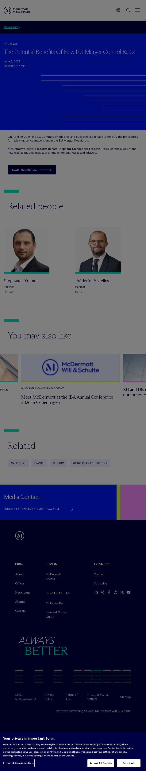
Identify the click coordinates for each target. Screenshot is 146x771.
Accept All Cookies (101, 763)
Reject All (128, 763)
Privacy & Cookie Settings (18, 762)
